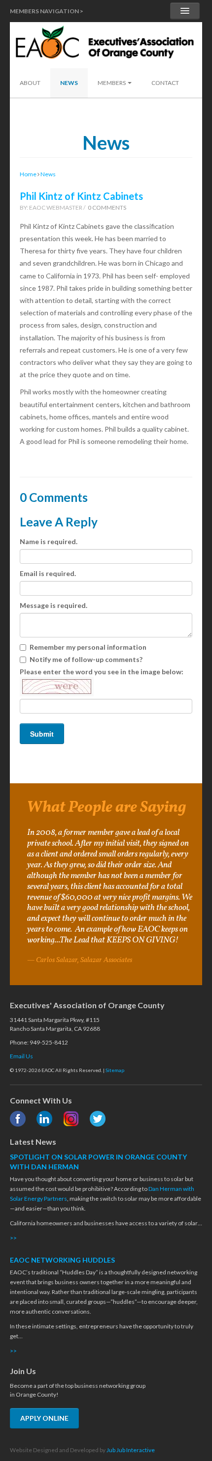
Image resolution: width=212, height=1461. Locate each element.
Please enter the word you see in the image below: (101, 671)
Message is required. (53, 605)
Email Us (21, 1056)
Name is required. (48, 541)
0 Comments (107, 207)
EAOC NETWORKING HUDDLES (62, 1260)
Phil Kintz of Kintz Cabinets (81, 196)
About (30, 82)
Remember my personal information (88, 647)
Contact (165, 82)
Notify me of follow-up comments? (86, 659)
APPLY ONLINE (44, 1418)
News (69, 82)
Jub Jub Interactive (130, 1450)
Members (112, 82)
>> (13, 1237)
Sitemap (115, 1070)
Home (28, 174)
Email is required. (48, 573)
